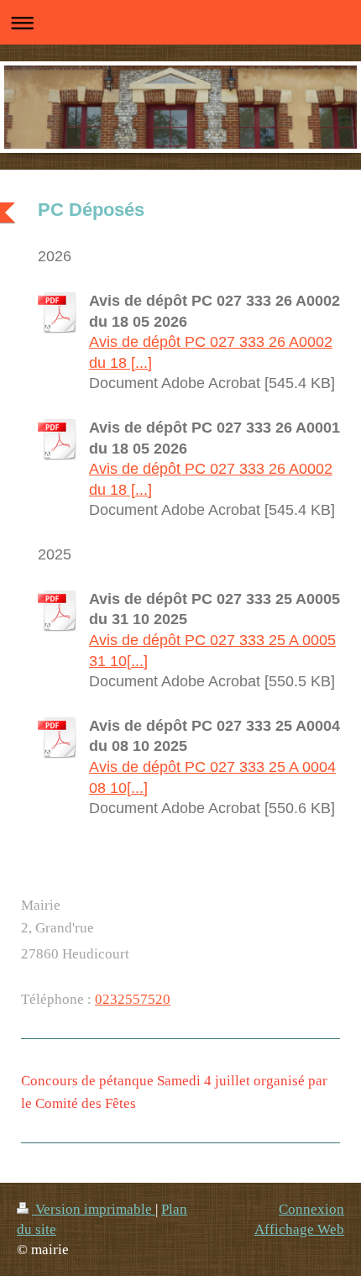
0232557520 (132, 999)
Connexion (311, 1209)
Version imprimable (93, 1209)
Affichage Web (299, 1229)
